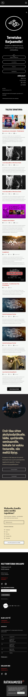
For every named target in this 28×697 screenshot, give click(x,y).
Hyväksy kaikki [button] (21, 692)
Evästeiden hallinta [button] (12, 693)
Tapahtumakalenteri (14, 57)
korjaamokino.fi (4, 668)
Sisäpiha (16, 222)
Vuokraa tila (14, 71)
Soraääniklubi (5, 252)
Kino (16, 133)
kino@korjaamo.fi (4, 670)
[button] (26, 12)
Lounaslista (14, 62)
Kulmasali (17, 193)
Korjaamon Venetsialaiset (8, 220)
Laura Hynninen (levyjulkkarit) (9, 372)
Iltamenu (14, 66)
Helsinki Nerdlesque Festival (9, 314)
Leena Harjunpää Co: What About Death (11, 162)
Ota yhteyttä (14, 476)
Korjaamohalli (17, 254)
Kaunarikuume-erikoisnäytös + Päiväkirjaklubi (13, 131)
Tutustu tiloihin (14, 469)
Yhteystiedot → (4, 579)
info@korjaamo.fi (4, 577)
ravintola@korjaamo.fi (5, 622)
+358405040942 (4, 620)
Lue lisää (18, 690)
